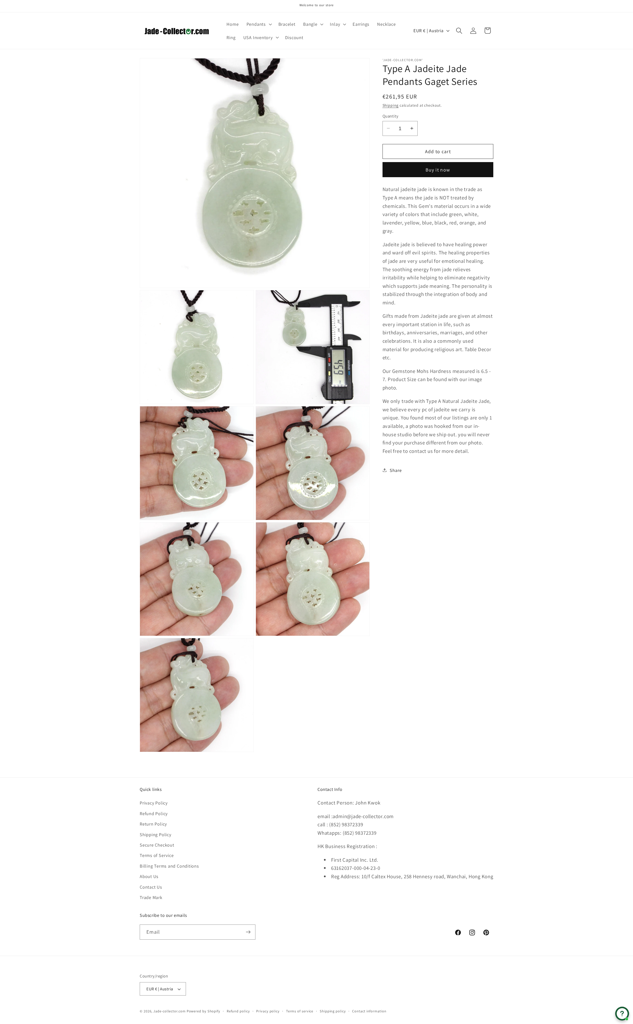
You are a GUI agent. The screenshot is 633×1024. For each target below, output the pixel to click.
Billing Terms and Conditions (169, 866)
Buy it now (438, 169)
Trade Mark (151, 897)
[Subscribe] (248, 932)
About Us (149, 876)
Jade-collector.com (169, 1011)
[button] (258, 24)
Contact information (369, 1011)
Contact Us (151, 887)
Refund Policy (154, 813)
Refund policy (238, 1011)
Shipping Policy (155, 834)
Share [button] (396, 470)
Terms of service (300, 1011)
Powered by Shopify (203, 1011)
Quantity (391, 116)
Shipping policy (333, 1011)
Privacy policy (268, 1011)
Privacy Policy (154, 803)
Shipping (391, 104)
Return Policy (153, 824)
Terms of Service (157, 855)
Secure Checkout (157, 845)
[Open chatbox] (622, 1014)
